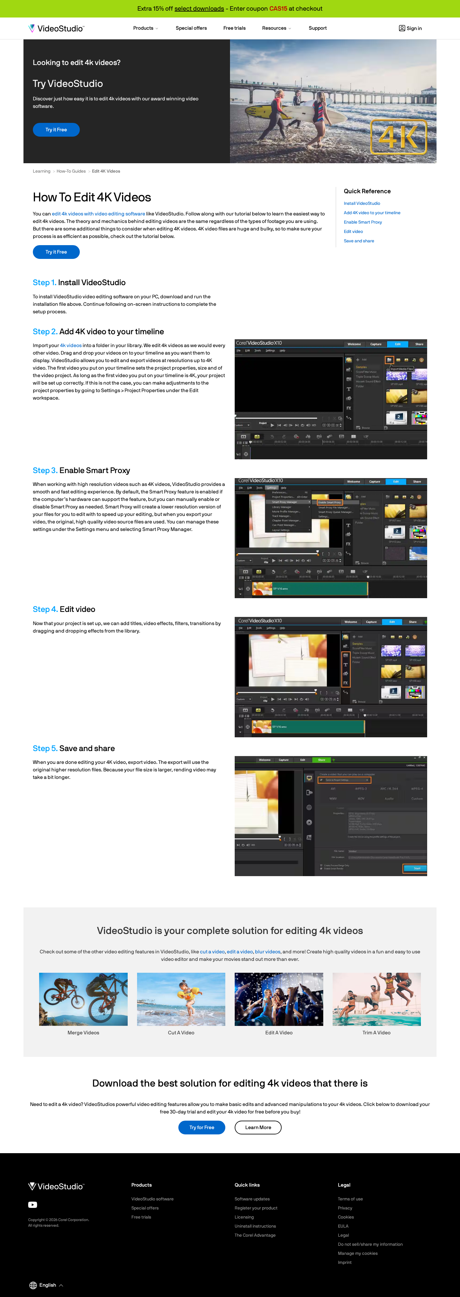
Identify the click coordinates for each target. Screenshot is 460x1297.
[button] (146, 29)
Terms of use (350, 1199)
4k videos (71, 345)
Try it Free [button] (56, 129)
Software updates (252, 1199)
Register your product (256, 1208)
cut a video (212, 951)
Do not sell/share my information (370, 1244)
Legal (343, 1235)
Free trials (141, 1217)
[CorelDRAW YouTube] (32, 1205)
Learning (41, 171)
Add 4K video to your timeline (372, 213)
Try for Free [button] (202, 1127)
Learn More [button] (258, 1127)
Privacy (345, 1208)
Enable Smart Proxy (363, 222)
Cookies (346, 1217)
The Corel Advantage (255, 1235)
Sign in (414, 28)
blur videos (267, 951)
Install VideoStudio (362, 203)
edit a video (240, 951)
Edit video (353, 232)
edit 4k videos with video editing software (98, 213)
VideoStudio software (152, 1199)
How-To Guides (71, 171)
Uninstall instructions (255, 1226)
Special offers (145, 1208)
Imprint (345, 1262)
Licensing (244, 1217)
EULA (343, 1226)
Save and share (359, 241)
